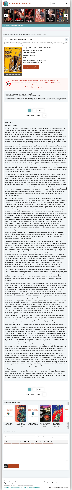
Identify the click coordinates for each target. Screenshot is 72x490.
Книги (29, 48)
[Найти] (66, 3)
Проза (34, 48)
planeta (20, 3)
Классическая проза (44, 48)
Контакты (6, 487)
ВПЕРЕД (40, 110)
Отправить (13, 466)
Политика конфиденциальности (32, 487)
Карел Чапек (32, 52)
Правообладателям (16, 487)
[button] (6, 442)
